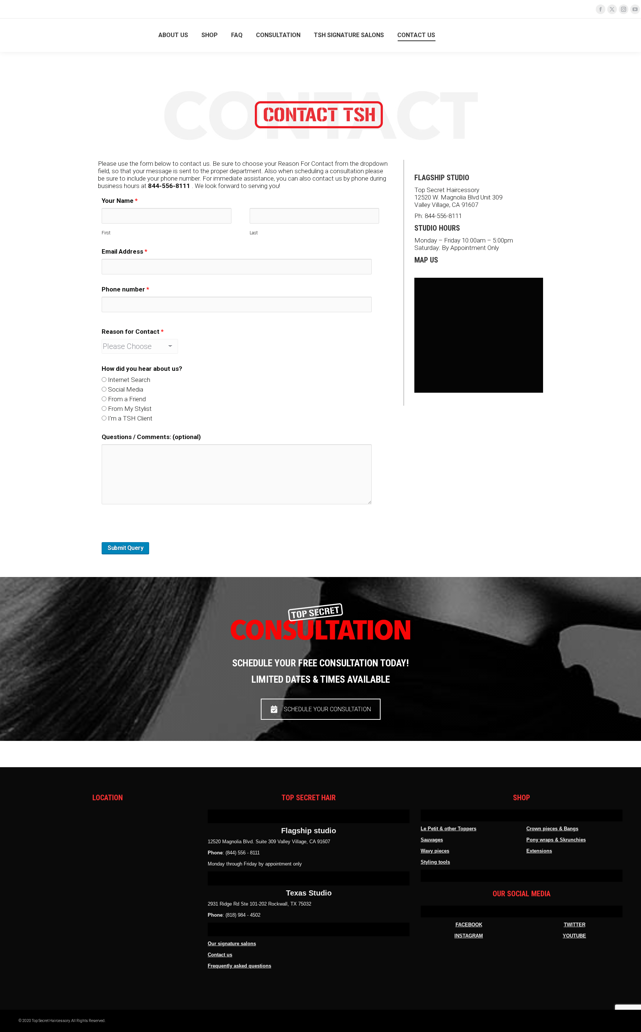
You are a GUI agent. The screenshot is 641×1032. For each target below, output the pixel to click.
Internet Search (128, 379)
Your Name (120, 200)
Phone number (125, 289)
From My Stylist (129, 408)
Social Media (124, 389)
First (106, 232)
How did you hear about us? (142, 368)
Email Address (124, 251)
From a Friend (126, 399)
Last (254, 232)
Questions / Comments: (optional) (151, 437)
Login (617, 35)
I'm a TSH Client (129, 418)
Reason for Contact (133, 331)
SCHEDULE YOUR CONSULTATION (327, 709)
